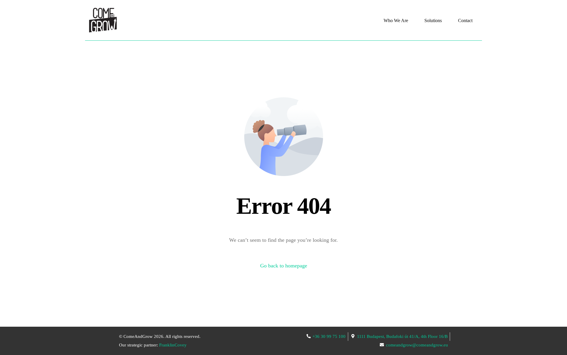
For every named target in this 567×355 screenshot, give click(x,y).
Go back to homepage (283, 266)
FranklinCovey (173, 345)
